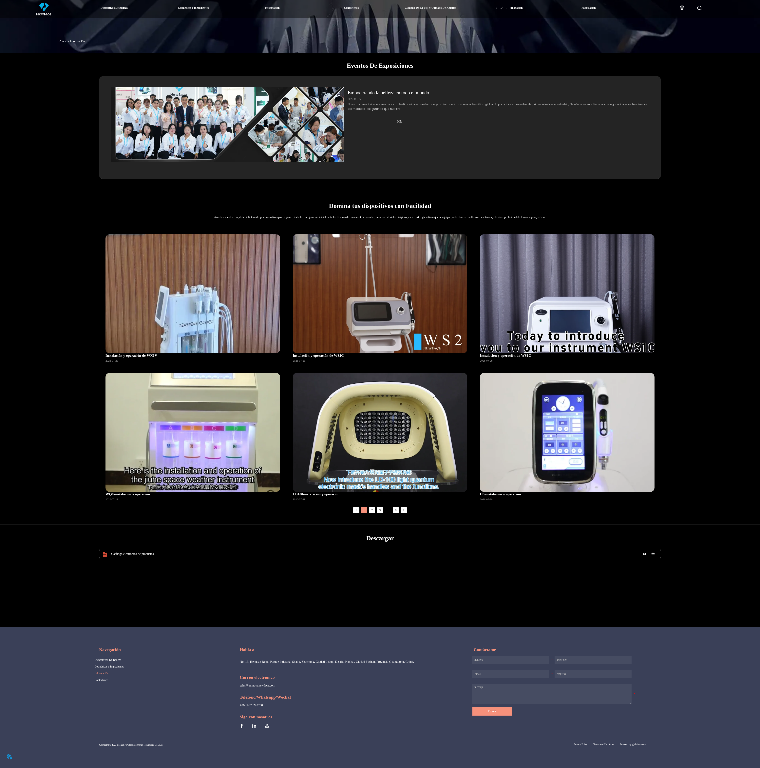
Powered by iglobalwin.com (633, 744)
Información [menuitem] (272, 7)
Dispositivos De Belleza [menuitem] (114, 7)
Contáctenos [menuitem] (351, 7)
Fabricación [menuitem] (588, 7)
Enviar (492, 711)
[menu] (351, 8)
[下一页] (404, 510)
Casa (63, 41)
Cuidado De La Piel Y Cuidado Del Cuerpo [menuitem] (430, 7)
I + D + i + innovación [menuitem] (509, 7)
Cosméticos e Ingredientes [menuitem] (193, 7)
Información (77, 41)
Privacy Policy (580, 744)
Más (399, 121)
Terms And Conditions (603, 744)
